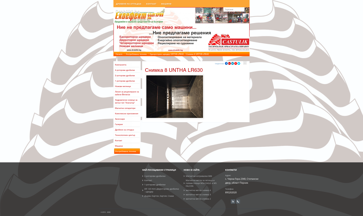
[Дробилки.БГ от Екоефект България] (127, 11)
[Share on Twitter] (238, 63)
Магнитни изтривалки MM (199, 176)
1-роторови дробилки (125, 80)
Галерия (119, 124)
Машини (166, 4)
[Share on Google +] (229, 63)
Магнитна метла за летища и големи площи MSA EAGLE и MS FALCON (201, 183)
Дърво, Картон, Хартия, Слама (159, 196)
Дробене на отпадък (128, 4)
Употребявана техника (125, 151)
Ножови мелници (123, 86)
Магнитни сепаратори (125, 108)
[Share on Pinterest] (235, 63)
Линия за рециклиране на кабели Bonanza (127, 93)
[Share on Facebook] (226, 63)
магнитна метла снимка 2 (198, 198)
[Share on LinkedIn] (232, 63)
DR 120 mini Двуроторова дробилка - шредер (161, 190)
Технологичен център (125, 135)
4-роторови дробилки (125, 70)
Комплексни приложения (126, 113)
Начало (119, 54)
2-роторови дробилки (125, 75)
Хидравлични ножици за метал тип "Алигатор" (126, 101)
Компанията (120, 64)
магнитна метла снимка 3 (198, 194)
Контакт (151, 4)
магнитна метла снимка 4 (198, 190)
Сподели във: (219, 64)
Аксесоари (120, 118)
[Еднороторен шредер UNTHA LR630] (245, 63)
